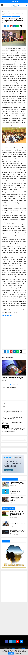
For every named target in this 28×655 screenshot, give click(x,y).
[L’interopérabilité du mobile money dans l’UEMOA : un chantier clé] (5, 499)
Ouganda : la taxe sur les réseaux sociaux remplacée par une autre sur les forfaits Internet (12, 379)
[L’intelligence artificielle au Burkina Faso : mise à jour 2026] (5, 484)
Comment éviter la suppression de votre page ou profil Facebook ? (17, 523)
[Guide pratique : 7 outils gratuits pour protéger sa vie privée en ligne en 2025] (5, 532)
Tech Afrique (18, 16)
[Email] (21, 641)
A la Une (4, 16)
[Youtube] (17, 641)
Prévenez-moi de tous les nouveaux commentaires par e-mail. (12, 418)
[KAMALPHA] (14, 556)
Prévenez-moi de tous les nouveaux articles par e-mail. (12, 423)
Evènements (13, 16)
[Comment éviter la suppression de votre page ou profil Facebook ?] (5, 523)
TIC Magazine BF (13, 648)
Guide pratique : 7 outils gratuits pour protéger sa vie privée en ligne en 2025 (17, 532)
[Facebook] (6, 641)
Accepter (11, 653)
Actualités (8, 16)
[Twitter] (10, 641)
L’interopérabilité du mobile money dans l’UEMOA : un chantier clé (16, 499)
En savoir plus (18, 653)
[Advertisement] (14, 332)
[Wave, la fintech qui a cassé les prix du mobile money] (5, 491)
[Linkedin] (14, 641)
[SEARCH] (24, 439)
